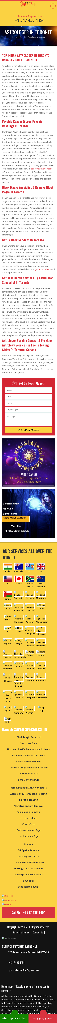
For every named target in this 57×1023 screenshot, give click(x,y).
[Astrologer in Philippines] (30, 629)
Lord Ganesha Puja (28, 779)
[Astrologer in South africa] (29, 578)
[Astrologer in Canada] (18, 578)
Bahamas (18, 610)
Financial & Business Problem (28, 755)
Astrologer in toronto (29, 32)
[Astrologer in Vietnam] (30, 593)
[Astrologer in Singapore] (30, 693)
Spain (7, 710)
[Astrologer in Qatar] (8, 604)
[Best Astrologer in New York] (28, 462)
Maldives (30, 610)
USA (8, 583)
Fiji (29, 571)
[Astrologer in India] (7, 566)
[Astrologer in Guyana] (19, 663)
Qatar (8, 608)
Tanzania (29, 645)
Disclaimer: (7, 986)
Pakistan (30, 622)
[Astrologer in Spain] (7, 707)
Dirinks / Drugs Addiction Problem (29, 767)
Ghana (41, 608)
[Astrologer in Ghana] (41, 604)
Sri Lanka (40, 634)
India (7, 571)
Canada (23, 37)
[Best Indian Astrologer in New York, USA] (30, 168)
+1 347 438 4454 (16, 962)
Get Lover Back (28, 743)
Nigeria (7, 643)
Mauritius (41, 598)
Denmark (40, 645)
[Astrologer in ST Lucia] (7, 676)
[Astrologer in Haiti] (7, 616)
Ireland (40, 655)
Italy (7, 722)
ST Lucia (8, 681)
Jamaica (19, 697)
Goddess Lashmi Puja (28, 830)
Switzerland (41, 697)
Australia (18, 571)
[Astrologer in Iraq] (41, 707)
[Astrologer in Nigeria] (7, 640)
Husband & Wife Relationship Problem (28, 749)
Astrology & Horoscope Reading (28, 793)
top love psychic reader (42, 168)
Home (14, 37)
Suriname (7, 668)
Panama (30, 680)
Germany (18, 713)
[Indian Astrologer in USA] (23, 7)
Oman (8, 599)
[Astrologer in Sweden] (7, 652)
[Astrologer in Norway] (30, 708)
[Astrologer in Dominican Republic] (19, 677)
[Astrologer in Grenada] (41, 664)
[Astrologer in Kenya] (19, 640)
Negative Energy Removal (28, 805)
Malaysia (18, 622)
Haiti (7, 619)
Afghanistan (42, 622)
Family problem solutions (28, 874)
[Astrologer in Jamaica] (19, 693)
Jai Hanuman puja (28, 773)
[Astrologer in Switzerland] (41, 693)
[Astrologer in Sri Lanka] (41, 629)
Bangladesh (19, 598)
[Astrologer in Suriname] (7, 664)
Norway (29, 713)
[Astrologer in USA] (7, 578)
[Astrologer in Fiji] (29, 566)
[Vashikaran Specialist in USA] (28, 513)
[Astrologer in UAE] (7, 627)
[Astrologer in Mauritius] (41, 593)
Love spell (28, 880)
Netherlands (20, 657)
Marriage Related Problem (28, 868)
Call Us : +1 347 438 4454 (28, 912)
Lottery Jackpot (28, 818)
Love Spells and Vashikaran (28, 862)
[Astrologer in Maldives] (30, 606)
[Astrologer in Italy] (7, 718)
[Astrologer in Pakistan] (30, 617)
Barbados (41, 680)
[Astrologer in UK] (41, 566)
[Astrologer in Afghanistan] (41, 617)
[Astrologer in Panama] (30, 675)
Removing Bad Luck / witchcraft (28, 787)
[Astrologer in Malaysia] (19, 617)
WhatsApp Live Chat (14, 1018)
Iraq (41, 710)
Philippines (30, 633)
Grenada (41, 668)
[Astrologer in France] (29, 651)
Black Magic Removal (28, 737)
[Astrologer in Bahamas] (19, 606)
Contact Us (38, 932)
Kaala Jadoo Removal (28, 811)
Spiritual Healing (28, 799)
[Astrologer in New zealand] (41, 578)
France (30, 655)
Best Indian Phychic (29, 886)
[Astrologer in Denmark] (41, 641)
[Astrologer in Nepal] (19, 627)
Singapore (30, 697)
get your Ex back (43, 269)
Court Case (28, 824)
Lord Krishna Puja (28, 836)
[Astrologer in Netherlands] (19, 652)
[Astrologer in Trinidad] (30, 664)
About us (25, 932)
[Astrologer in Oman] (7, 594)
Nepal (19, 631)
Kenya (19, 643)
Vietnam (30, 598)
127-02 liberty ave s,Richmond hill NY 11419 (28, 952)
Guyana (18, 666)
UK (41, 571)
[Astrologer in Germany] (19, 708)
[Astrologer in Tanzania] (30, 641)
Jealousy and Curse (28, 856)
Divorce (28, 844)
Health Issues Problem (28, 761)
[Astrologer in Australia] (18, 566)
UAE (8, 631)
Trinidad (30, 668)
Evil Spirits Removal (28, 850)
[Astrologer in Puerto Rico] (7, 693)
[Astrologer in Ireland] (40, 651)
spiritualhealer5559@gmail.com (23, 970)
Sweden (7, 657)
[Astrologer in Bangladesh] (19, 593)
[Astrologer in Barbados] (41, 675)
